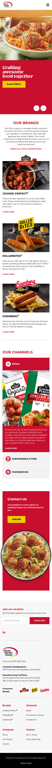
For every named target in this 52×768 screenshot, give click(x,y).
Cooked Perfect (15, 193)
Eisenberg (11, 316)
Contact (30, 729)
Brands (7, 705)
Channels (31, 705)
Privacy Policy (26, 763)
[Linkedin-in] (4, 632)
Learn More (14, 84)
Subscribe (39, 620)
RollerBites (12, 255)
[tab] (26, 364)
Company (8, 729)
